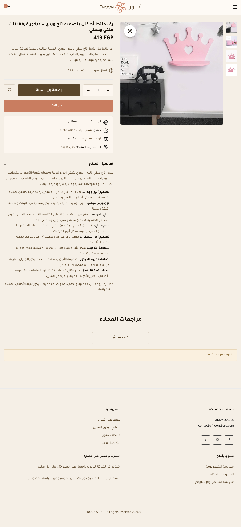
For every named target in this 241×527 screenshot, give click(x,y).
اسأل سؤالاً (99, 71)
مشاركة (73, 71)
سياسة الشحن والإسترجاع (214, 482)
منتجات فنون (111, 435)
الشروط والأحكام (222, 475)
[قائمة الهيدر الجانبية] (232, 7)
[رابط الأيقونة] (229, 440)
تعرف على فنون (109, 420)
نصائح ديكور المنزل (106, 427)
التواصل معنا (110, 443)
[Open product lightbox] (130, 31)
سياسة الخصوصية (220, 467)
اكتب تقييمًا (121, 338)
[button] (129, 73)
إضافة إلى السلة (49, 90)
